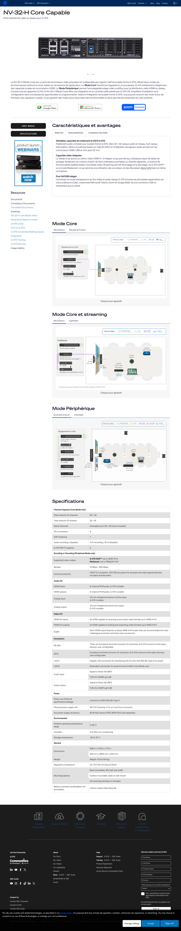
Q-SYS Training (18, 239)
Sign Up (156, 909)
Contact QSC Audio (17, 909)
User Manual (28, 126)
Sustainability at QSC (61, 878)
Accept (151, 923)
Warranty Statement (104, 867)
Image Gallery (18, 248)
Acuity (55, 882)
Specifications (28, 133)
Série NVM (146, 168)
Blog (158, 3)
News (152, 3)
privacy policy (146, 904)
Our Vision (57, 860)
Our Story (56, 856)
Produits (141, 3)
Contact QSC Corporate (19, 901)
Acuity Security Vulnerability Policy (109, 871)
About (55, 852)
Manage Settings (131, 923)
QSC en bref (131, 3)
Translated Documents (22, 207)
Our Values (57, 864)
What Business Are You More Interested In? (155, 885)
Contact (165, 3)
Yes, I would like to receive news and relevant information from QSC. (158, 895)
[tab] (59, 133)
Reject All (170, 923)
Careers (56, 871)
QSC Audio (14, 880)
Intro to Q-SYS (18, 227)
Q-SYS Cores (17, 223)
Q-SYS (12, 857)
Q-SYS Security (18, 244)
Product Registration (104, 864)
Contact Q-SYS (15, 905)
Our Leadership (59, 867)
